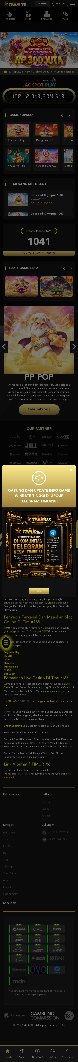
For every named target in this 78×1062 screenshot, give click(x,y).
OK (39, 591)
